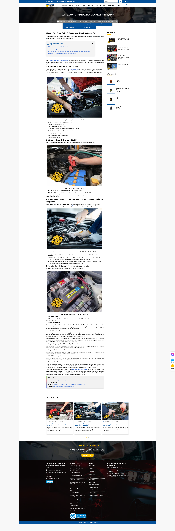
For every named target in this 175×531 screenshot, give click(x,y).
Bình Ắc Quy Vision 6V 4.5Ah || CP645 (122, 106)
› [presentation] (128, 419)
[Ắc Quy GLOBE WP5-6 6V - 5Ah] (111, 81)
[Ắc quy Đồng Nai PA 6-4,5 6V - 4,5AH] (111, 99)
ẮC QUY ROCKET (92, 471)
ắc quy (73, 206)
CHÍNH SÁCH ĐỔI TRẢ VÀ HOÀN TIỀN (96, 490)
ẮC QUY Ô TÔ (92, 463)
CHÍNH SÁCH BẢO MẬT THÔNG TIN (96, 495)
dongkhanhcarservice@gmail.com (67, 1)
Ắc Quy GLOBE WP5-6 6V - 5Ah (122, 80)
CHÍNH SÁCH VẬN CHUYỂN (94, 487)
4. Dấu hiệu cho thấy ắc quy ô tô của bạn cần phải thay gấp (62, 53)
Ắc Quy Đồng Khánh (74, 69)
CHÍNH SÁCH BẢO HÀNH (94, 492)
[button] (87, 437)
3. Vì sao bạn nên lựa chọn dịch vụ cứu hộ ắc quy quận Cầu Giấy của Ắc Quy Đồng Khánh (69, 51)
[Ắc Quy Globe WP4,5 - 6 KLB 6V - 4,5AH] (111, 90)
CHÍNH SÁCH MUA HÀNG (94, 484)
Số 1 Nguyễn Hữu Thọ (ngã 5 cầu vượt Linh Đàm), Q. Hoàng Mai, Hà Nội (68, 384)
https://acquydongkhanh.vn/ (59, 380)
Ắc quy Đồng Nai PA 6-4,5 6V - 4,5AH (122, 98)
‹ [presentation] (46, 419)
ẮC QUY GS (91, 468)
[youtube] (128, 1)
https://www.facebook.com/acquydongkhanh (63, 386)
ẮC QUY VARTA (92, 477)
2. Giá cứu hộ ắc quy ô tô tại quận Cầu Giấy (58, 49)
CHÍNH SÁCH (92, 482)
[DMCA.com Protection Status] (49, 481)
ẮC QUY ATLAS (92, 474)
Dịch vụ (67, 21)
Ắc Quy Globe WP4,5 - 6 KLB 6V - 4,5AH (122, 89)
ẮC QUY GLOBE (92, 479)
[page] (125, 1)
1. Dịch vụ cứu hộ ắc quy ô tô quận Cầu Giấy (58, 46)
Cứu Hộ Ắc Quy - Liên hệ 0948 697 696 (79, 21)
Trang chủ (61, 21)
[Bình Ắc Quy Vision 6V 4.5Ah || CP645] (111, 107)
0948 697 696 (51, 1)
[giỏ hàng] (127, 5)
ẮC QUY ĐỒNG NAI (92, 465)
